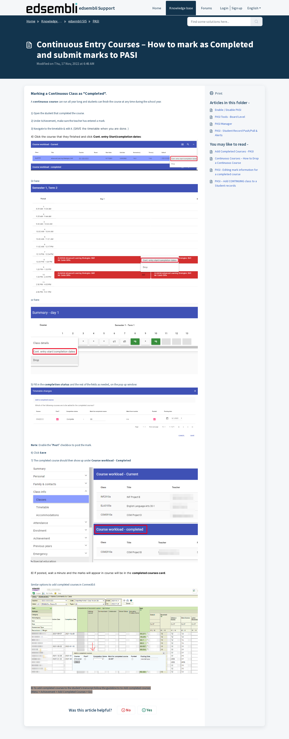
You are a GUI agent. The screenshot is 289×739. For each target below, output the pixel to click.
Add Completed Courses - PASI (234, 151)
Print (219, 93)
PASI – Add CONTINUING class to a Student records (236, 183)
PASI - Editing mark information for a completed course (236, 172)
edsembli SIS (77, 21)
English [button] (252, 8)
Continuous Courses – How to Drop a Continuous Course (237, 160)
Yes (149, 710)
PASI (96, 21)
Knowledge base (181, 8)
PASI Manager (223, 124)
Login (224, 8)
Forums (206, 8)
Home (156, 8)
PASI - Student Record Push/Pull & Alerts (236, 133)
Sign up (237, 8)
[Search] (256, 21)
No (128, 710)
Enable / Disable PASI (228, 110)
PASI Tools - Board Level (230, 117)
